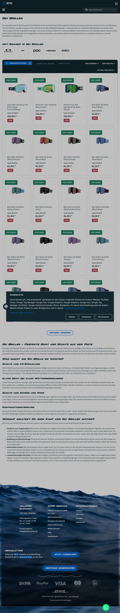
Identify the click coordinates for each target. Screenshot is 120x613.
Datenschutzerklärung (74, 308)
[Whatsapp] (105, 607)
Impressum (14, 313)
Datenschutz (27, 313)
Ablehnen (72, 317)
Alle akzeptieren (103, 317)
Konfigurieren (86, 317)
